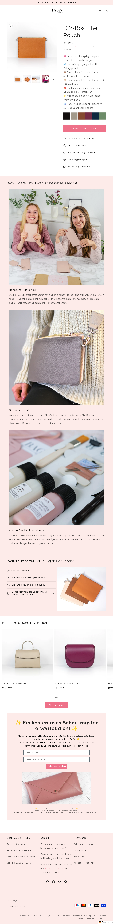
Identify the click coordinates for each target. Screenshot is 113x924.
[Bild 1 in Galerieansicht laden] (18, 79)
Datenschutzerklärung (84, 844)
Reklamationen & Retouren (20, 850)
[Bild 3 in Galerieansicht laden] (36, 79)
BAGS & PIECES (33, 916)
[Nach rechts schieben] (53, 79)
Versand (78, 47)
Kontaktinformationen (84, 863)
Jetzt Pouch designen (85, 128)
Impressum (79, 857)
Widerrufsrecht (64, 916)
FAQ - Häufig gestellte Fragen (21, 857)
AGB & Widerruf (81, 850)
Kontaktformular (54, 868)
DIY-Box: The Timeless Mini (14, 684)
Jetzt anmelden (56, 766)
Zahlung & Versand (16, 844)
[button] (6, 11)
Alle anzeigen (56, 705)
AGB (95, 916)
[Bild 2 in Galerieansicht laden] (27, 79)
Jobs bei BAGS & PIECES (19, 863)
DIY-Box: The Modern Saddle (67, 684)
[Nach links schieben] (10, 79)
